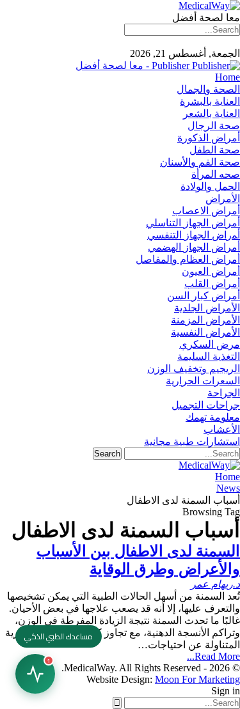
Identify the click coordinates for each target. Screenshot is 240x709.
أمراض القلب (212, 283)
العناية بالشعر (211, 113)
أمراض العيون (211, 271)
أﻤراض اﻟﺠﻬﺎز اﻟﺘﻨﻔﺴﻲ (193, 235)
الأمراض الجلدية (207, 307)
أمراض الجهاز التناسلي (193, 222)
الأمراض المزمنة (205, 320)
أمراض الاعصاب (206, 210)
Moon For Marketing (197, 679)
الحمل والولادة (210, 186)
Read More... (213, 656)
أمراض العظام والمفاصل (188, 259)
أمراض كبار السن (203, 295)
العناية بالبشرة (210, 101)
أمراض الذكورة (208, 137)
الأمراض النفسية (205, 332)
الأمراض (222, 198)
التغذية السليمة (208, 356)
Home (227, 77)
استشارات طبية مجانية (192, 441)
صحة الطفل (214, 149)
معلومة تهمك (213, 417)
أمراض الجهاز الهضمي (194, 247)
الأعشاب (222, 429)
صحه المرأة (215, 174)
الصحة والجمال (208, 89)
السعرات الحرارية (203, 380)
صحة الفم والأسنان (200, 162)
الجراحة (223, 392)
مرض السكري (209, 344)
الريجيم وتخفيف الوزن (193, 368)
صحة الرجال (214, 125)
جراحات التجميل (206, 405)
